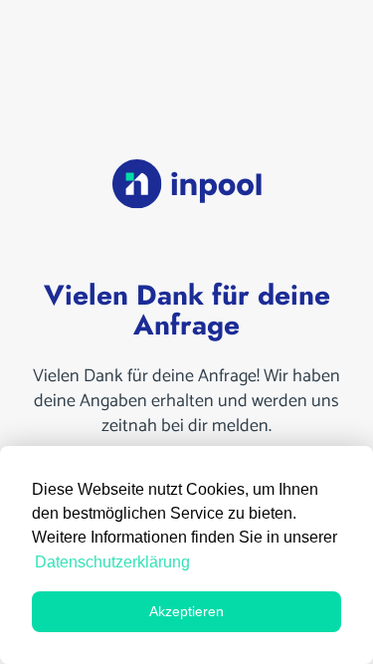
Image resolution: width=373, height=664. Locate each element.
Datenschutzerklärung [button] (112, 561)
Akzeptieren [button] (186, 611)
